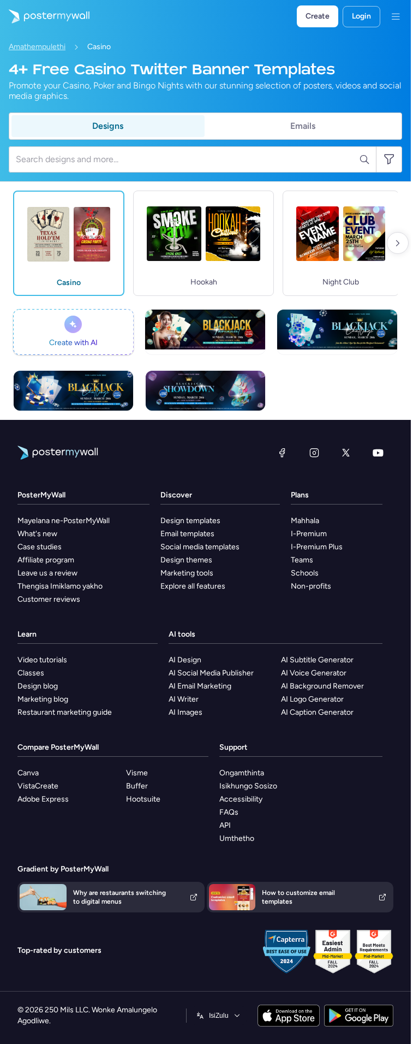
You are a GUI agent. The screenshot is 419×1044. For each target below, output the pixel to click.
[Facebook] (282, 453)
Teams (302, 560)
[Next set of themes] (398, 243)
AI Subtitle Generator (317, 660)
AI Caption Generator (317, 712)
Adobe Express (43, 799)
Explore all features (192, 586)
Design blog (37, 686)
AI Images (185, 712)
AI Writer (184, 699)
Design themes (186, 560)
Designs (107, 126)
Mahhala (305, 520)
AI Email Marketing (200, 686)
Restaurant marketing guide (64, 712)
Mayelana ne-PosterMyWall (63, 520)
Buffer (137, 786)
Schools (305, 573)
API (225, 825)
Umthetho (236, 838)
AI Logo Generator (312, 699)
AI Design (185, 660)
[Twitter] (346, 453)
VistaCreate (37, 786)
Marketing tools (186, 573)
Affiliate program (45, 560)
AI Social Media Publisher (211, 673)
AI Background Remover (322, 686)
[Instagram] (314, 453)
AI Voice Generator (313, 673)
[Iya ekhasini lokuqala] (44, 16)
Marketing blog (42, 699)
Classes (30, 673)
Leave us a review (47, 573)
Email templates (187, 533)
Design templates (190, 520)
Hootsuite (143, 799)
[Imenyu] (395, 16)
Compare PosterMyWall (58, 747)
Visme (137, 773)
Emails (302, 126)
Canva (28, 773)
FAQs (228, 812)
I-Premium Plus (317, 546)
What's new (37, 533)
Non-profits (311, 586)
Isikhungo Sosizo (248, 786)
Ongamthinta (241, 773)
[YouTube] (378, 453)
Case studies (39, 546)
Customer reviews (48, 599)
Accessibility (240, 799)
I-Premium (309, 533)
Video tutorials (42, 660)
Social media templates (200, 546)
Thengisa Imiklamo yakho (60, 586)
